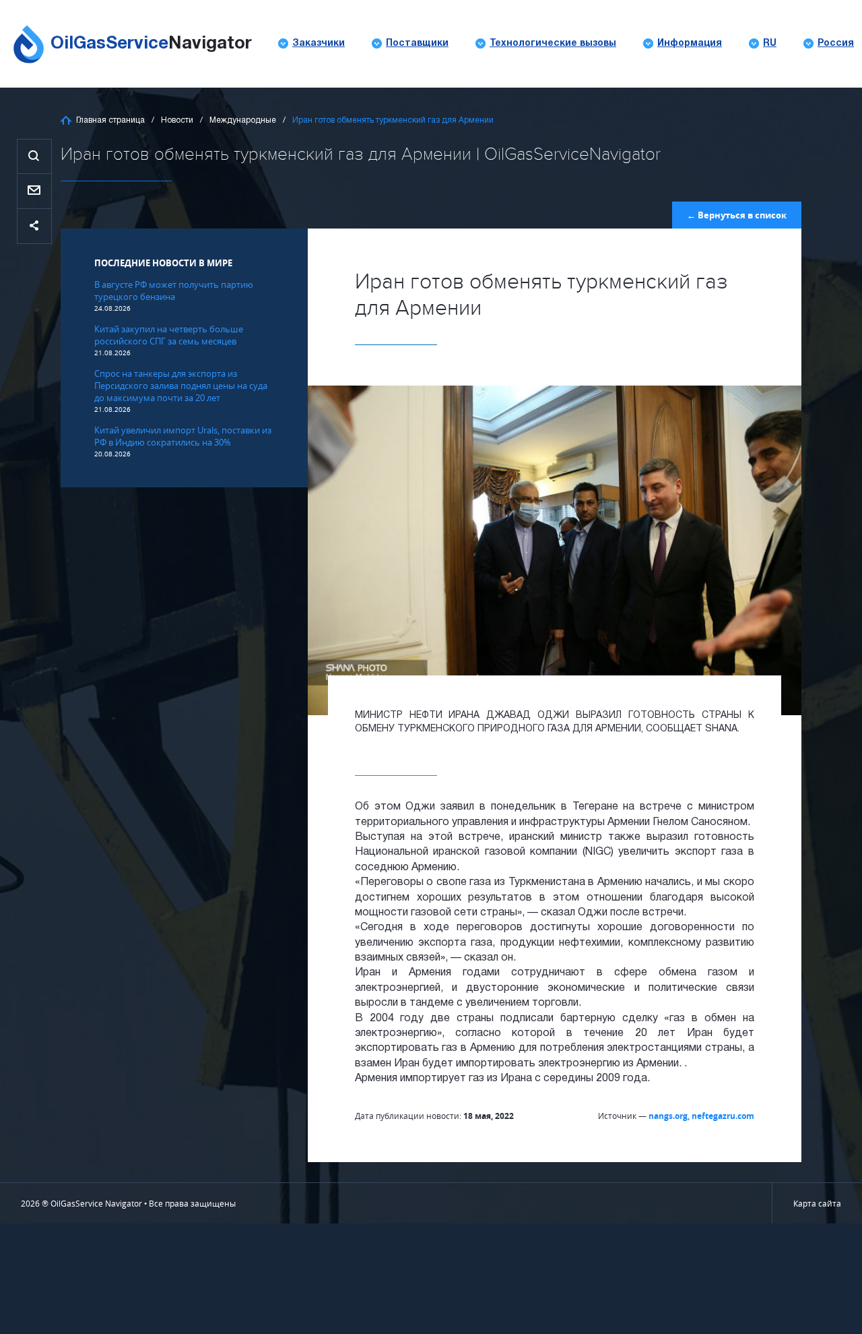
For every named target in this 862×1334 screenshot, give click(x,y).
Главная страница (110, 120)
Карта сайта (817, 1203)
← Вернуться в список (737, 215)
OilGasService (151, 44)
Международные (242, 120)
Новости (177, 120)
